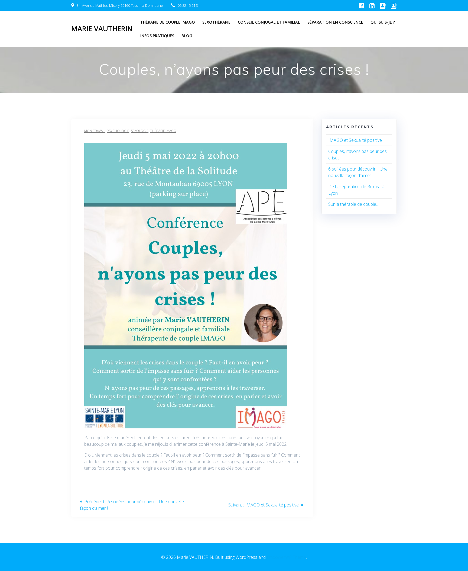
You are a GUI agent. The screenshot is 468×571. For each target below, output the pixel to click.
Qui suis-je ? (382, 22)
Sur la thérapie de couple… (353, 204)
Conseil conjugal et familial (269, 22)
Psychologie (118, 131)
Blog (186, 35)
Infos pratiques (157, 35)
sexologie (139, 131)
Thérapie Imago (163, 131)
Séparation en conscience (335, 22)
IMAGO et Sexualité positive (355, 140)
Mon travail (94, 131)
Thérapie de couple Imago (167, 22)
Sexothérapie (216, 22)
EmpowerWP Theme (286, 557)
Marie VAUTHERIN (101, 28)
